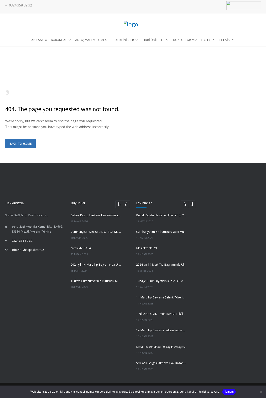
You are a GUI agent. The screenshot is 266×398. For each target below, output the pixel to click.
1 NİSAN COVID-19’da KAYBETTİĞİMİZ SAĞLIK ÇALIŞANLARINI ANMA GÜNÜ (161, 314)
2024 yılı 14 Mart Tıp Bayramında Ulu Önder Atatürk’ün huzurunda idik (96, 264)
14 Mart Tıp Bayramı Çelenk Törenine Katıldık (161, 297)
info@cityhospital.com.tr (28, 250)
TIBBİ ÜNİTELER (153, 40)
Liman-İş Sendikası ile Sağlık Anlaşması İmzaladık (161, 347)
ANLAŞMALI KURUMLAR (91, 40)
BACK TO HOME (20, 143)
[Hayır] (261, 392)
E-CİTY (205, 40)
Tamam (229, 391)
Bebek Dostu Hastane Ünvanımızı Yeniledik (96, 215)
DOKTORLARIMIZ (185, 40)
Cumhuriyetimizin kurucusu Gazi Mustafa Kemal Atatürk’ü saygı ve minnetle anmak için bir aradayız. (96, 232)
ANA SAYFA (39, 40)
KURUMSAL (59, 40)
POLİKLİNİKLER (123, 40)
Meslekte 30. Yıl (81, 248)
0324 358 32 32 (20, 5)
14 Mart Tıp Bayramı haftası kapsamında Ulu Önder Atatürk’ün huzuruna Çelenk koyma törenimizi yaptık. (161, 330)
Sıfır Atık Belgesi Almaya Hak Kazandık (161, 363)
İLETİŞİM (224, 40)
